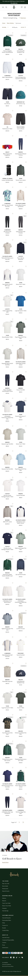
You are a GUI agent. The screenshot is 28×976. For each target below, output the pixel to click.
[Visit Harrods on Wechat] (22, 957)
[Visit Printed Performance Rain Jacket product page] (7, 741)
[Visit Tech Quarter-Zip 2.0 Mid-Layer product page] (7, 266)
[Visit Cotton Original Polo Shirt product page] (7, 292)
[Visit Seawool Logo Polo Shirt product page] (7, 426)
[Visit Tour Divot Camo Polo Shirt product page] (7, 714)
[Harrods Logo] (14, 874)
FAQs (3, 923)
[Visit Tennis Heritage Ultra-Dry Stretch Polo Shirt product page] (20, 59)
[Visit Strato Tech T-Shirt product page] (20, 266)
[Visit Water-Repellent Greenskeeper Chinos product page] (7, 372)
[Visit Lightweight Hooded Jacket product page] (20, 345)
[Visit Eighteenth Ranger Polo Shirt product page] (20, 530)
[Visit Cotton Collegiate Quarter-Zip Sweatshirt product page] (7, 33)
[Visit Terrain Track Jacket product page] (20, 162)
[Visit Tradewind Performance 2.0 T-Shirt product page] (20, 741)
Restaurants (5, 888)
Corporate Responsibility (8, 940)
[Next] (19, 822)
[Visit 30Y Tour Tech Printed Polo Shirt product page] (7, 187)
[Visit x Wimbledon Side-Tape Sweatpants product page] (7, 794)
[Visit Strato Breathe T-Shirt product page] (7, 319)
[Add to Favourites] (12, 33)
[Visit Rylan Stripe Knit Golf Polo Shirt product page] (7, 637)
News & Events (5, 891)
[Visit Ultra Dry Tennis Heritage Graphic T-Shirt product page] (7, 477)
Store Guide (5, 886)
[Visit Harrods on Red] (19, 957)
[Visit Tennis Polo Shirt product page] (20, 637)
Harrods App (5, 910)
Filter (22, 27)
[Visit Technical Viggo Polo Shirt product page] (20, 794)
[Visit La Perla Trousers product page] (20, 610)
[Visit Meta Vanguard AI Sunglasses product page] (7, 135)
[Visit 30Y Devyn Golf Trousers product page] (7, 213)
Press (3, 945)
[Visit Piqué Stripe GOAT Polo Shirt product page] (20, 319)
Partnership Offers (6, 920)
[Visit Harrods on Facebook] (11, 957)
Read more (23, 18)
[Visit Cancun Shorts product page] (20, 110)
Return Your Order (6, 905)
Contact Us (5, 925)
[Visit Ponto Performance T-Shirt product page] (20, 398)
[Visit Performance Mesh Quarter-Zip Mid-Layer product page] (7, 556)
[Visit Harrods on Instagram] (13, 957)
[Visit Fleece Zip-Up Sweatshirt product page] (20, 240)
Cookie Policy (5, 930)
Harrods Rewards (6, 918)
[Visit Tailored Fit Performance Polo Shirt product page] (7, 767)
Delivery (4, 898)
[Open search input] (6, 7)
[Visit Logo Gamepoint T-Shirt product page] (20, 292)
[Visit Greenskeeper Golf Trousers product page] (20, 213)
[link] (14, 841)
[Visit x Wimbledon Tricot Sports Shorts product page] (7, 583)
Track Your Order (6, 903)
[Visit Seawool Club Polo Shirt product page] (7, 451)
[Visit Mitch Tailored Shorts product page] (7, 59)
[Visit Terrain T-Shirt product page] (20, 689)
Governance (5, 947)
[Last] (23, 822)
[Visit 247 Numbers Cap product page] (20, 85)
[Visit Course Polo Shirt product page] (20, 372)
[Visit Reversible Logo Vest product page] (7, 663)
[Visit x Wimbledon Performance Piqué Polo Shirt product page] (7, 398)
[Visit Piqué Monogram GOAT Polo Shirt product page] (7, 345)
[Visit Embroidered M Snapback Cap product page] (20, 33)
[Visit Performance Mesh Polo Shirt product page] (20, 714)
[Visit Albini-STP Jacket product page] (7, 503)
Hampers (4, 908)
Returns (4, 900)
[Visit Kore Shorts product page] (7, 85)
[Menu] (3, 7)
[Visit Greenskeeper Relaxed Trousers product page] (20, 135)
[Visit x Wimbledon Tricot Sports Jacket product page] (20, 503)
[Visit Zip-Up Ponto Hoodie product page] (20, 556)
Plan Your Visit (5, 883)
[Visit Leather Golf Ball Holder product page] (7, 162)
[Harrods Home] (14, 7)
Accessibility (5, 962)
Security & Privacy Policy (7, 966)
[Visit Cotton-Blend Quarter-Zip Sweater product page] (20, 187)
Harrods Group (5, 937)
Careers (4, 942)
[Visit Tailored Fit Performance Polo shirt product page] (7, 240)
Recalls (4, 928)
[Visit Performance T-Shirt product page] (7, 110)
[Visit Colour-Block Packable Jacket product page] (20, 767)
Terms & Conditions (6, 964)
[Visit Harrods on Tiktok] (16, 957)
